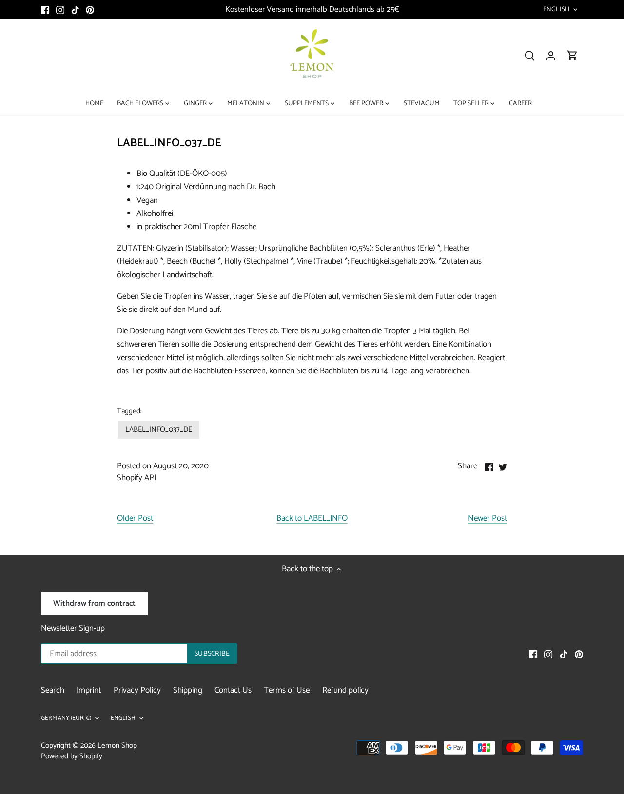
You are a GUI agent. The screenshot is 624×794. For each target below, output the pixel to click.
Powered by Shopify (71, 756)
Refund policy (345, 690)
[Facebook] (45, 10)
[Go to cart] (572, 55)
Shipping (187, 690)
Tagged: (129, 411)
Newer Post (487, 519)
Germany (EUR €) (66, 719)
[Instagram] (60, 10)
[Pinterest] (90, 10)
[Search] (529, 55)
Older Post (135, 519)
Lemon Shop (117, 745)
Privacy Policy (137, 690)
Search (52, 690)
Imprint (89, 690)
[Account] (551, 55)
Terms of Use (287, 690)
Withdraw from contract (94, 603)
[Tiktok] (75, 10)
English (556, 9)
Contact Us (233, 690)
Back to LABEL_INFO (312, 519)
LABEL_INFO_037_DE (158, 430)
